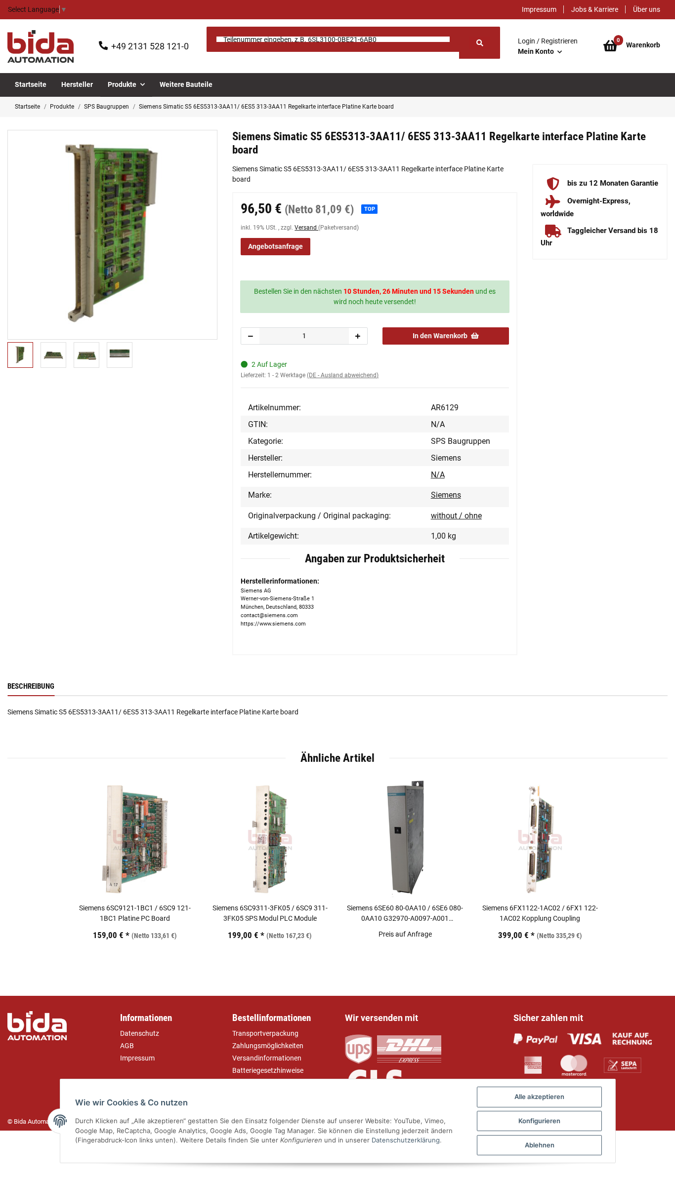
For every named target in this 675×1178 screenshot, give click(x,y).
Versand (306, 227)
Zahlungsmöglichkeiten (267, 1046)
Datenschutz (139, 1033)
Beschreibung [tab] (30, 686)
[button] (547, 46)
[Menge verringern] (250, 336)
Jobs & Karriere (594, 9)
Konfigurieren (539, 1121)
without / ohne (456, 515)
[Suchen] (479, 43)
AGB (127, 1046)
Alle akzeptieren (539, 1096)
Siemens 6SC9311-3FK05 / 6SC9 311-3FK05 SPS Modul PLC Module (270, 913)
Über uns (646, 9)
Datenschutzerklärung (406, 1140)
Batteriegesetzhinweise (267, 1070)
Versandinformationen (266, 1058)
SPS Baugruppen (460, 441)
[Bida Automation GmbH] (40, 46)
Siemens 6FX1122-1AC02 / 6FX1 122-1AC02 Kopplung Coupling (540, 913)
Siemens (446, 495)
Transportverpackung (265, 1033)
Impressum (539, 9)
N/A (438, 474)
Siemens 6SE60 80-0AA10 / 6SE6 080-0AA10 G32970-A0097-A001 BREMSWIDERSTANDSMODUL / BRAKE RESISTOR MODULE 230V (405, 914)
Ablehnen (539, 1145)
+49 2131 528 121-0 (150, 46)
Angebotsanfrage (275, 246)
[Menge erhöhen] (357, 336)
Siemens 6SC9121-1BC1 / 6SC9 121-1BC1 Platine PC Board (135, 913)
